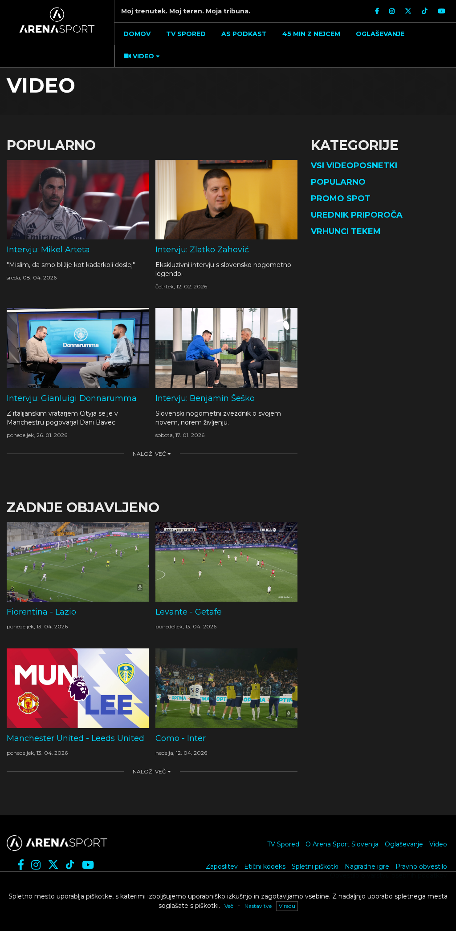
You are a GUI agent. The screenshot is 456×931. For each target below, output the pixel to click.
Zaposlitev (222, 866)
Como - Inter (180, 738)
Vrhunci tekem (346, 231)
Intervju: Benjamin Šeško (205, 398)
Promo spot (340, 198)
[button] (141, 56)
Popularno (338, 182)
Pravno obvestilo (421, 866)
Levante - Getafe (188, 612)
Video (438, 844)
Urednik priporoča (357, 215)
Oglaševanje (404, 844)
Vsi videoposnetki (354, 165)
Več (228, 906)
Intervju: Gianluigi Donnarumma (72, 398)
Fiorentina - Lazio (41, 612)
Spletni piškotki (315, 866)
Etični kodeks (264, 866)
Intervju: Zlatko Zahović (202, 250)
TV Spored (283, 844)
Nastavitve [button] (258, 906)
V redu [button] (287, 906)
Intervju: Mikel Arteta (48, 250)
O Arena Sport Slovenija (342, 844)
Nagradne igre (367, 866)
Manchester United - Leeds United (75, 738)
